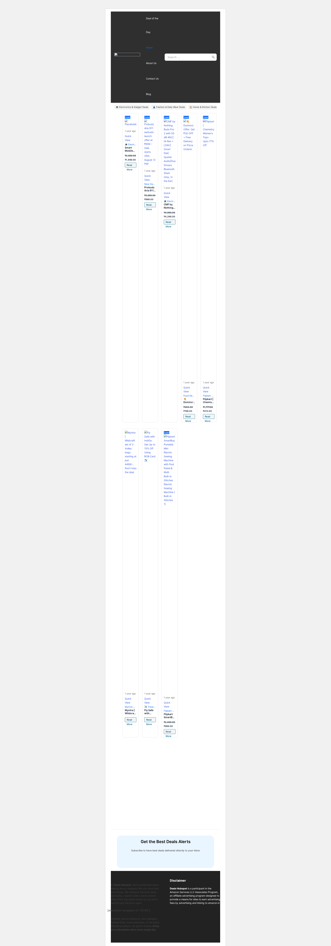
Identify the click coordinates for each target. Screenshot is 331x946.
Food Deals (189, 395)
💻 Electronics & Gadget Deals (132, 107)
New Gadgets (151, 184)
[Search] (213, 57)
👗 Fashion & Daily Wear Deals (169, 107)
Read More (129, 165)
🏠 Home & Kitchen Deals (203, 107)
